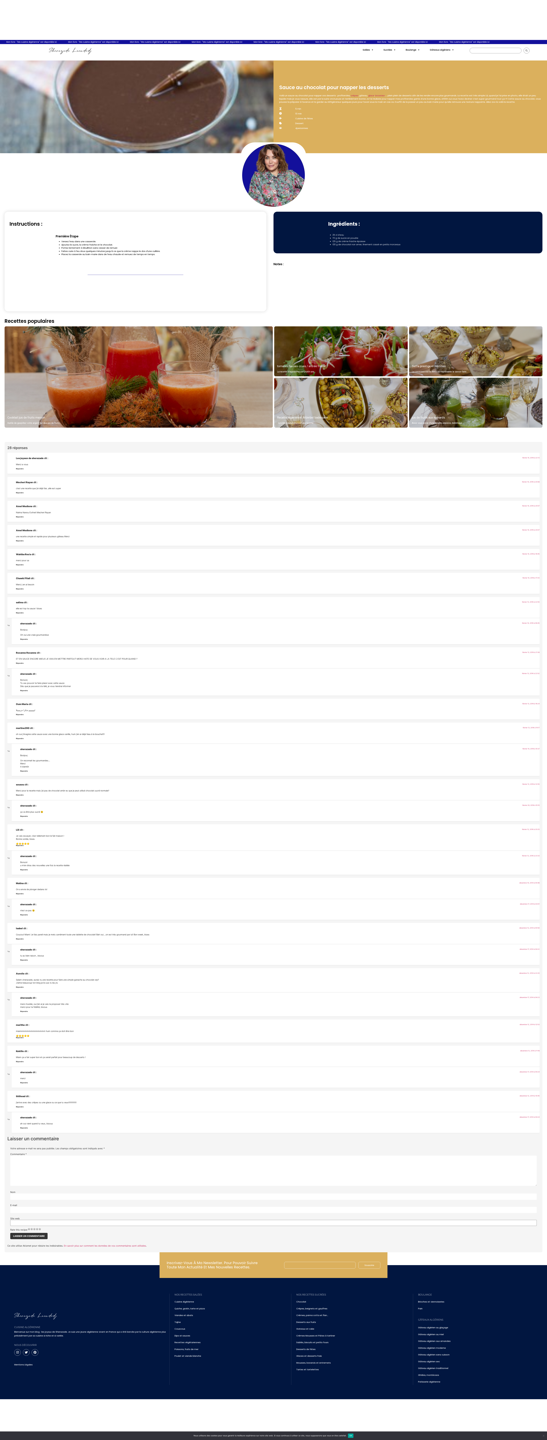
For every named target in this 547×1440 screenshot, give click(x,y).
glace (371, 95)
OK (350, 1435)
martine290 (22, 728)
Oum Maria (22, 704)
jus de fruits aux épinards (428, 417)
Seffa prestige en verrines (429, 366)
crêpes (354, 95)
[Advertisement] (273, 20)
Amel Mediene (24, 506)
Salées (366, 49)
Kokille (20, 1051)
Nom (12, 1192)
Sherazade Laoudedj (70, 50)
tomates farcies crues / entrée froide (301, 366)
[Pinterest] (35, 1352)
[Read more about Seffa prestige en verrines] (476, 351)
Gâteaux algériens (440, 49)
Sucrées (387, 49)
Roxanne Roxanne (26, 652)
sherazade (26, 623)
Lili (17, 829)
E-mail (13, 1205)
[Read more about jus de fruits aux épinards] (476, 403)
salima (19, 602)
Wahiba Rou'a (23, 554)
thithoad (20, 1096)
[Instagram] (17, 1352)
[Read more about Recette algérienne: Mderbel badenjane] (341, 403)
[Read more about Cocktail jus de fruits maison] (139, 377)
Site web (15, 1218)
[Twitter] (26, 1352)
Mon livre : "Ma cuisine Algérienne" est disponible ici (36, 42)
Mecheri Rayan (24, 482)
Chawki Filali (23, 578)
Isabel (19, 928)
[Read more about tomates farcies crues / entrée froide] (341, 351)
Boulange (411, 49)
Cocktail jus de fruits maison (26, 417)
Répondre (20, 469)
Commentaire (18, 1154)
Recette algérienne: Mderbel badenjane (302, 417)
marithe (20, 1024)
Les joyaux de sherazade (30, 458)
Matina (20, 883)
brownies (380, 95)
